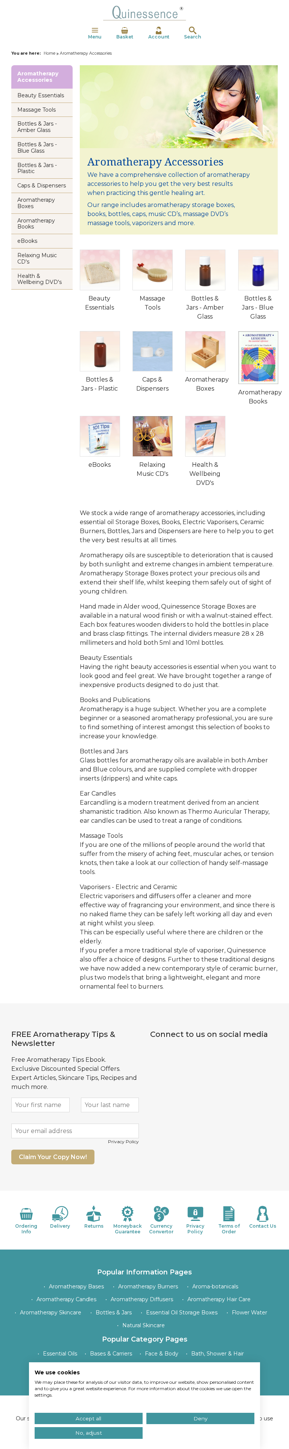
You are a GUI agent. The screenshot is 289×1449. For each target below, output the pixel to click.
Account (158, 37)
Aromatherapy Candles (66, 1299)
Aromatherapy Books (36, 223)
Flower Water (249, 1312)
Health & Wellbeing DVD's (205, 473)
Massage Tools (36, 109)
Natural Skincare (143, 1325)
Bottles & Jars (114, 1312)
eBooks (99, 464)
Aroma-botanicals (215, 1286)
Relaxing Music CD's (37, 258)
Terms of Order (229, 1228)
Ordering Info (26, 1228)
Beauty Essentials (40, 95)
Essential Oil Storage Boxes (182, 1312)
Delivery (60, 1226)
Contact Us (262, 1226)
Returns (93, 1226)
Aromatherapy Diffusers (142, 1299)
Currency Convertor (161, 1228)
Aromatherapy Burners (148, 1286)
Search (192, 37)
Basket (124, 37)
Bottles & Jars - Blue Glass (258, 307)
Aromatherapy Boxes (36, 203)
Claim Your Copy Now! (53, 1157)
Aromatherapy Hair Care (219, 1299)
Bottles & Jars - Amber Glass (205, 307)
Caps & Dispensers (41, 185)
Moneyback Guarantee (127, 1228)
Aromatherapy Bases (76, 1286)
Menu (95, 37)
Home (49, 53)
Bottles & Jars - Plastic (37, 168)
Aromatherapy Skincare (50, 1312)
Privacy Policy (123, 1141)
